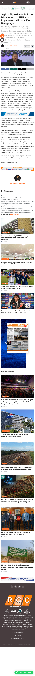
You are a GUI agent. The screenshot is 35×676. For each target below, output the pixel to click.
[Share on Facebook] (5, 69)
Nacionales (6, 232)
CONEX (30, 644)
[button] (23, 672)
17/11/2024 (6, 48)
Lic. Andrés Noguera (12, 45)
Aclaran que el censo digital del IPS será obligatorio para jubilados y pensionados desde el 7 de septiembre (16, 237)
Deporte (5, 283)
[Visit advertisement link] (17, 9)
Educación (6, 258)
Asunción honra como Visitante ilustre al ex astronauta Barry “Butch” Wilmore (15, 533)
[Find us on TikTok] (19, 586)
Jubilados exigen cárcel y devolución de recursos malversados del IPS (14, 435)
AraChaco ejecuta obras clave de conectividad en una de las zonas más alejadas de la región (16, 468)
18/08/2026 (4, 504)
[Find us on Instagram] (15, 586)
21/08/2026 (4, 406)
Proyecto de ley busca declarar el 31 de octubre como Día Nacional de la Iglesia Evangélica (17, 501)
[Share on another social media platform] (30, 69)
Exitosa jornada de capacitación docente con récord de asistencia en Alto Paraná (16, 263)
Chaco (4, 463)
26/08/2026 (4, 241)
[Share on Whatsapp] (13, 69)
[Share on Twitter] (22, 69)
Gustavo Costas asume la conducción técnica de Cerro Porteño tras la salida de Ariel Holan (15, 312)
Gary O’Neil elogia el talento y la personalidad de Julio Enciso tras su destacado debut (17, 287)
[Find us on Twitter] (23, 587)
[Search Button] (33, 2)
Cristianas (6, 396)
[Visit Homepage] (15, 2)
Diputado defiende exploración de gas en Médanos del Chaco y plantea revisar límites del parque (17, 567)
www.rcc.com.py (20, 160)
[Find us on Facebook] (12, 586)
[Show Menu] (2, 2)
